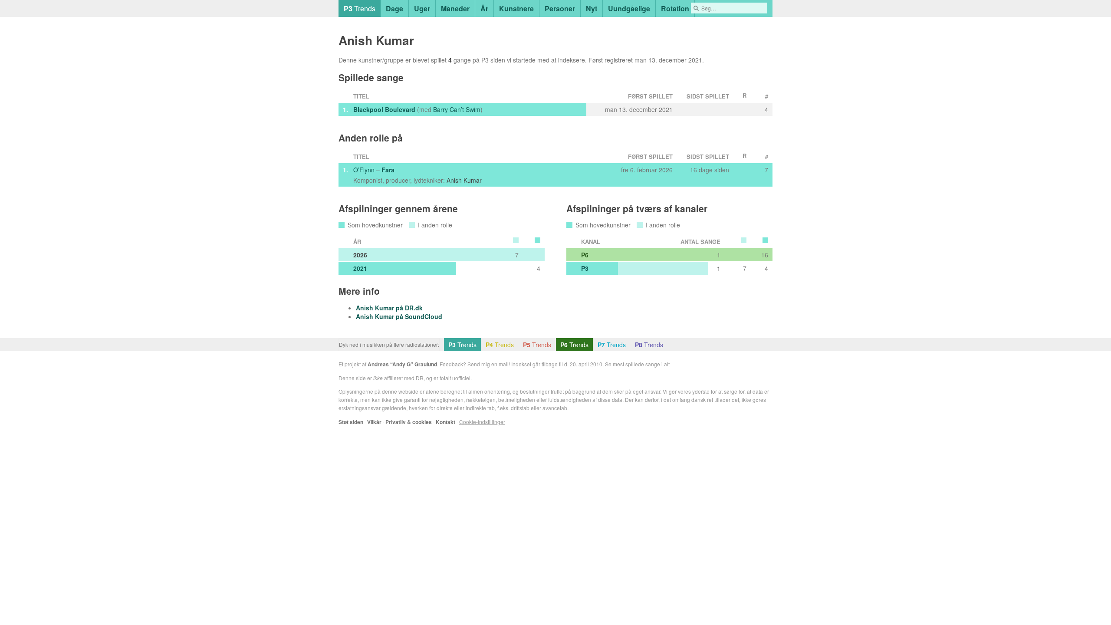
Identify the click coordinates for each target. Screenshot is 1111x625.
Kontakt (445, 422)
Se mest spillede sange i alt (637, 364)
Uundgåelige (629, 8)
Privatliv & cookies (408, 422)
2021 (360, 268)
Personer (560, 8)
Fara (387, 169)
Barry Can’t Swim (456, 109)
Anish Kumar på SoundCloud (399, 316)
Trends (359, 8)
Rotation (675, 8)
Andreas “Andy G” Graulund (402, 364)
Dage (394, 8)
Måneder (455, 8)
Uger (422, 8)
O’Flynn (364, 169)
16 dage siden (709, 169)
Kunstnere (516, 8)
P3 (584, 268)
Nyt (591, 8)
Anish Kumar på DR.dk (389, 307)
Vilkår (374, 422)
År (484, 8)
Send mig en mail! (488, 364)
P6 (584, 254)
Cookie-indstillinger (482, 421)
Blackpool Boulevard (384, 109)
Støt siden (351, 422)
